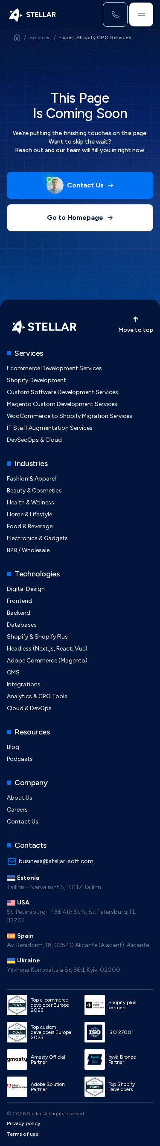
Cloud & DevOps (29, 708)
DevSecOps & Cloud (34, 439)
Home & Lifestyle (29, 514)
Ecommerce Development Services (54, 368)
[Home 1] (17, 37)
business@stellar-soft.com (56, 861)
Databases (22, 624)
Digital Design (26, 589)
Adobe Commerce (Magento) (47, 660)
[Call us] (115, 14)
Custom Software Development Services (62, 392)
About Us (19, 797)
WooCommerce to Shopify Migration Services (69, 416)
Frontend (19, 601)
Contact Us (22, 821)
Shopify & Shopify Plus (37, 636)
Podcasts (20, 759)
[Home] (31, 14)
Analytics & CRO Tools (37, 696)
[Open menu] (141, 14)
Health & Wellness (30, 502)
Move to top (135, 330)
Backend (18, 612)
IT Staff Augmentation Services (50, 428)
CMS (13, 672)
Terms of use (22, 1134)
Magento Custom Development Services (62, 404)
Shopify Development (36, 380)
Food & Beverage (29, 526)
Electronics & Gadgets (37, 538)
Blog (13, 747)
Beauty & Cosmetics (34, 490)
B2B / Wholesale (28, 550)
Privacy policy (23, 1123)
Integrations (24, 684)
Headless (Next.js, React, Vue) (47, 648)
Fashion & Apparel (31, 478)
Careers (17, 809)
